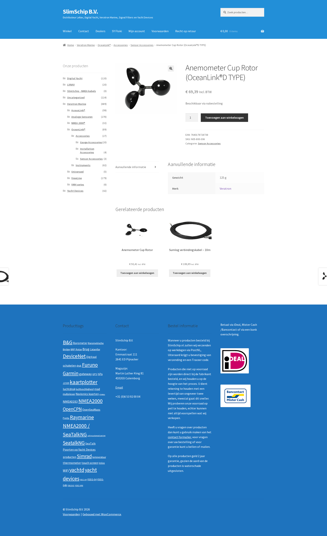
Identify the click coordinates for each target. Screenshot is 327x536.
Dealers (100, 31)
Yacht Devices (75, 190)
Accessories (121, 45)
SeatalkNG (74, 442)
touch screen (90, 463)
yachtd (76, 469)
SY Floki (117, 31)
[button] (171, 68)
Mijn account (136, 31)
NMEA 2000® (78, 123)
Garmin (71, 373)
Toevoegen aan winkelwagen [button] (137, 273)
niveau (102, 394)
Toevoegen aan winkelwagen (224, 117)
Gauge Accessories (91, 142)
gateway (85, 374)
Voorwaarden (160, 31)
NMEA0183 (70, 402)
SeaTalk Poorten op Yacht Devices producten (79, 450)
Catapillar (95, 349)
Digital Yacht (75, 78)
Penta (66, 418)
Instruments (83, 165)
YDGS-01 (71, 485)
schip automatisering (96, 435)
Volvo (102, 463)
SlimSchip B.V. (80, 11)
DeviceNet (74, 356)
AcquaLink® (78, 110)
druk (78, 365)
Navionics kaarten (87, 394)
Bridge (66, 349)
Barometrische (96, 343)
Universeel (77, 171)
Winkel (67, 31)
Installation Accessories (87, 150)
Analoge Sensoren (82, 116)
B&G (67, 342)
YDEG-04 (92, 479)
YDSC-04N (79, 485)
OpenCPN (72, 409)
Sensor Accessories (142, 45)
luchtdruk (69, 389)
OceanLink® (104, 45)
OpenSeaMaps (91, 409)
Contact (83, 31)
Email (119, 387)
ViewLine (76, 178)
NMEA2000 (90, 400)
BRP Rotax (76, 349)
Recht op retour (185, 31)
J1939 (66, 383)
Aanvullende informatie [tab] (130, 167)
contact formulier (179, 437)
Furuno (90, 364)
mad (97, 389)
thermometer (72, 463)
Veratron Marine (86, 45)
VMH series (77, 184)
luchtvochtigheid (85, 389)
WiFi (66, 470)
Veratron (225, 188)
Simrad (84, 456)
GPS (94, 374)
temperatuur (99, 457)
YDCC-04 (83, 479)
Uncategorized (76, 97)
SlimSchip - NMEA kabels (81, 91)
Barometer (80, 343)
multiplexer (69, 394)
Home (70, 45)
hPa (100, 374)
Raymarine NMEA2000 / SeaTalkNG (78, 426)
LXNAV (71, 84)
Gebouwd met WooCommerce (102, 514)
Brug (86, 349)
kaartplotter (83, 382)
